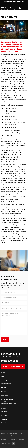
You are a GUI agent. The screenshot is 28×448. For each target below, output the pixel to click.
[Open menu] (25, 8)
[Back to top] (13, 443)
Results (3, 387)
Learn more (14, 3)
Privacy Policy (13, 439)
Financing (4, 439)
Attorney (4, 380)
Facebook (4, 412)
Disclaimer (21, 439)
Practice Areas (6, 384)
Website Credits (5, 443)
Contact (4, 391)
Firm (2, 376)
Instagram (4, 415)
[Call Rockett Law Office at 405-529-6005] (20, 8)
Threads (3, 423)
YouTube (4, 419)
